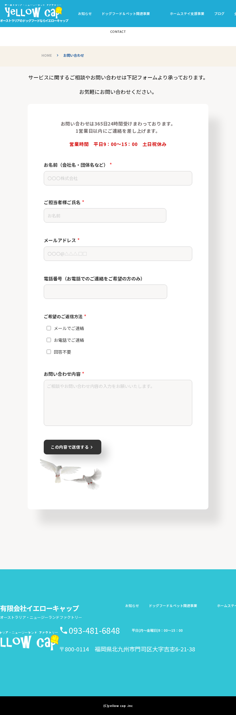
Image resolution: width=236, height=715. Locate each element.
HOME (46, 55)
